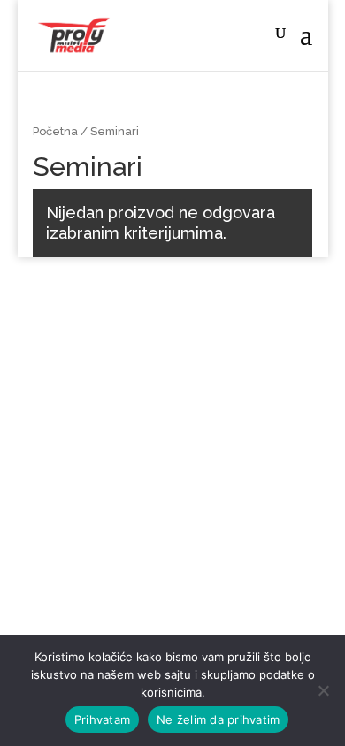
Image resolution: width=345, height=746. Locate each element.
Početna (55, 131)
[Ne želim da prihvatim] (323, 690)
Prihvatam (102, 719)
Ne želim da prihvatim (218, 719)
